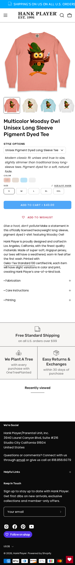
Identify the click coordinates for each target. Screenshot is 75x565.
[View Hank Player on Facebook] (14, 526)
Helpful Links (12, 472)
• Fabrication (12, 280)
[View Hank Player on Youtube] (31, 526)
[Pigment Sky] (23, 180)
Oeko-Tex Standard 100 (19, 263)
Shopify (46, 553)
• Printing (9, 300)
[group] (37, 4)
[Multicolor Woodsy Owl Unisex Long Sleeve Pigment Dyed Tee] (12, 105)
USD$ (7, 546)
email (20, 460)
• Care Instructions (16, 290)
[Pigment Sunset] (7, 180)
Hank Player (20, 553)
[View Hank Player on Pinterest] (23, 526)
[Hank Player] (37, 15)
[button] (61, 15)
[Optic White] (32, 180)
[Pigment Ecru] (15, 180)
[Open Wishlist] (69, 559)
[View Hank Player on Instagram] (6, 526)
